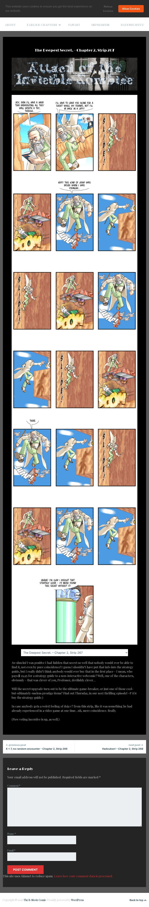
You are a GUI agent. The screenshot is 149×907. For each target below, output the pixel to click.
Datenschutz (132, 25)
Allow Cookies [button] (131, 8)
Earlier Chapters (42, 25)
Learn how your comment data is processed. (83, 876)
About (10, 25)
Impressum (100, 25)
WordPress (77, 900)
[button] (22, 11)
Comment (13, 785)
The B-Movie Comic (35, 900)
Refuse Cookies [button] (108, 8)
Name (11, 834)
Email (11, 850)
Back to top (137, 900)
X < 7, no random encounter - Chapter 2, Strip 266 (36, 746)
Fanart (74, 25)
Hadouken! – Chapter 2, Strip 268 (122, 746)
